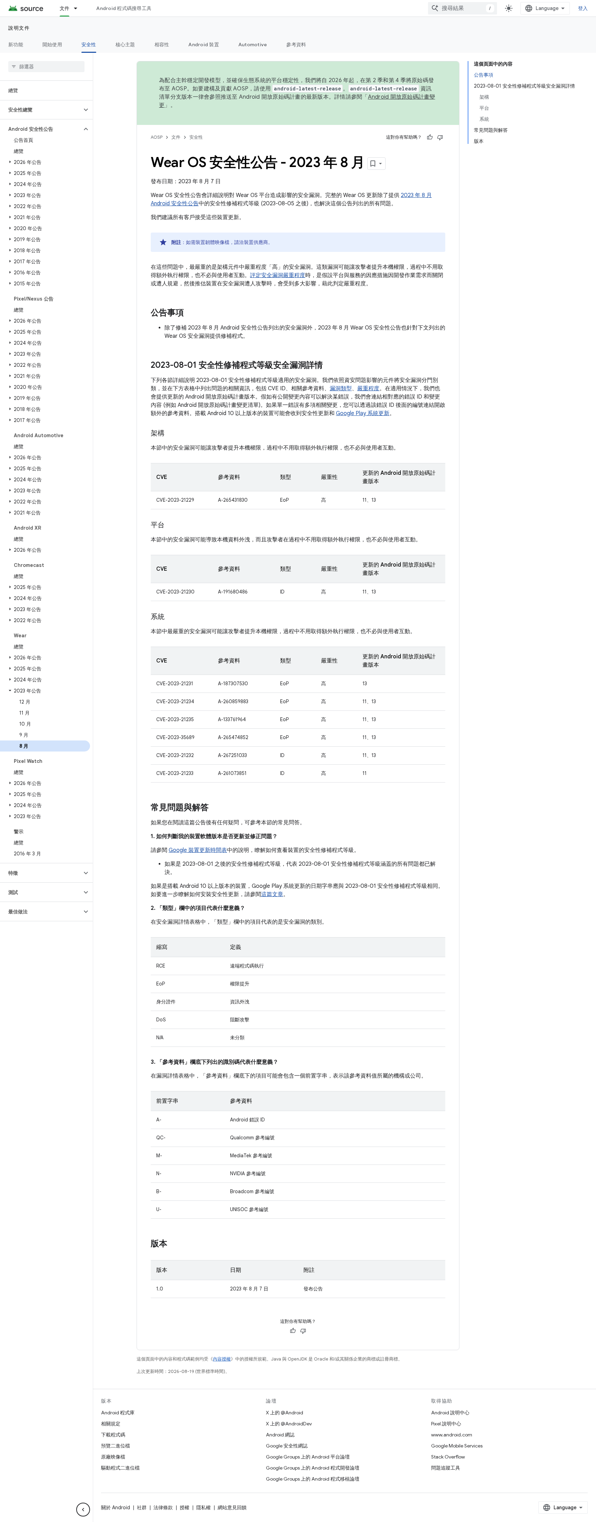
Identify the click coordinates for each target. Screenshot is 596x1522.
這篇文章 (272, 894)
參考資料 (296, 44)
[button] (41, 109)
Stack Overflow (448, 1457)
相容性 (162, 44)
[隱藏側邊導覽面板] (83, 1509)
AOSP (156, 137)
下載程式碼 (113, 1435)
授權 (184, 1507)
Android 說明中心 (450, 1413)
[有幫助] (430, 137)
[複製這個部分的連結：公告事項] (191, 313)
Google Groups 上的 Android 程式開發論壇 (312, 1468)
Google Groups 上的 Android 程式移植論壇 (312, 1479)
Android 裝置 (203, 44)
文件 (65, 8)
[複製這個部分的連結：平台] (171, 525)
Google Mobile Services (457, 1446)
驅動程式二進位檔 (120, 1468)
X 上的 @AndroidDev (289, 1424)
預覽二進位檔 (115, 1446)
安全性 (88, 44)
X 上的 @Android (284, 1413)
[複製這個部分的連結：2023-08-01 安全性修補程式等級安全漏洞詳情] (330, 366)
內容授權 (222, 1359)
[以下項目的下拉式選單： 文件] (78, 8)
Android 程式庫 (118, 1413)
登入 (583, 8)
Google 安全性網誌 (287, 1446)
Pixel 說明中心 (446, 1424)
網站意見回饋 (232, 1507)
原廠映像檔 (113, 1457)
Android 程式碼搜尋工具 (123, 8)
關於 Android (115, 1507)
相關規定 (110, 1424)
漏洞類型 (341, 388)
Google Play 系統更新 (362, 413)
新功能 (15, 44)
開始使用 (52, 44)
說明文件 (19, 28)
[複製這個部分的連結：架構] (171, 434)
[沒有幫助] (440, 137)
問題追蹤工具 (445, 1468)
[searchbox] (46, 66)
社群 (142, 1507)
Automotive (252, 44)
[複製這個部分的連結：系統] (171, 617)
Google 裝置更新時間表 (198, 850)
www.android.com (451, 1435)
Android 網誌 (280, 1435)
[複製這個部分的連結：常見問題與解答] (215, 808)
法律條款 (163, 1507)
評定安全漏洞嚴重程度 (277, 275)
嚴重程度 (368, 388)
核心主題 (125, 44)
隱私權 (203, 1507)
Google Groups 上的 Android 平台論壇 (308, 1457)
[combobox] (462, 8)
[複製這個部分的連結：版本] (174, 1244)
